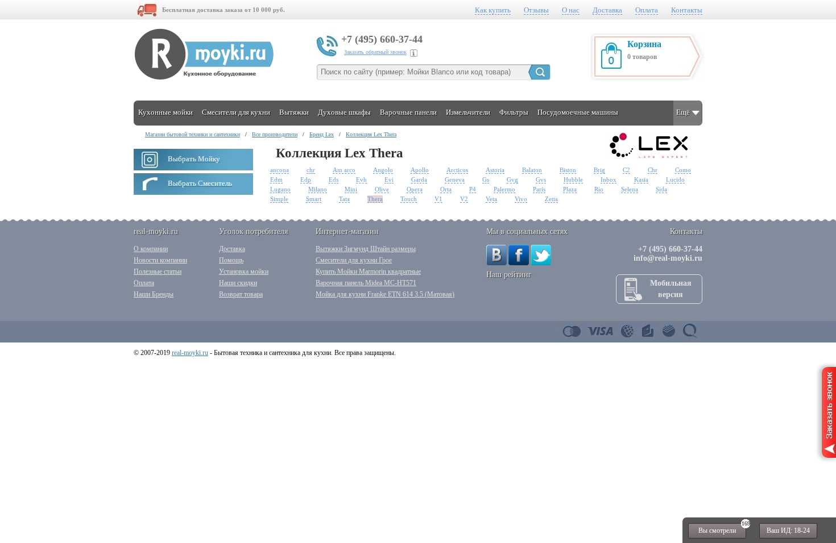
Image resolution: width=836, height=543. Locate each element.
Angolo (383, 169)
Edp (305, 179)
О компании (151, 249)
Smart (313, 198)
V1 (438, 198)
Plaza (570, 189)
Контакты (686, 10)
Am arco (344, 169)
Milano (317, 189)
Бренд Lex (321, 134)
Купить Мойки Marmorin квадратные (368, 271)
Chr (652, 169)
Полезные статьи (157, 271)
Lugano (280, 189)
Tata (344, 198)
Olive (382, 189)
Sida (661, 189)
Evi (389, 179)
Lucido (675, 179)
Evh (361, 179)
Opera (415, 189)
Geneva (455, 179)
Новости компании (160, 260)
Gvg (512, 179)
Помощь (231, 260)
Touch (408, 198)
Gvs (541, 179)
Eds (333, 179)
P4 (472, 189)
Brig (599, 169)
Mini (351, 189)
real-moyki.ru (190, 353)
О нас (571, 10)
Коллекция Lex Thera (371, 134)
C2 (626, 169)
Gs (485, 179)
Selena (629, 189)
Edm (276, 179)
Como (683, 169)
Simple (279, 198)
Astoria (495, 169)
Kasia (641, 179)
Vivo (521, 198)
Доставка (607, 10)
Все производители (274, 134)
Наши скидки (238, 283)
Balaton (532, 169)
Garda (419, 179)
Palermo (504, 189)
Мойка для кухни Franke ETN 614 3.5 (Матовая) (385, 294)
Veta (491, 198)
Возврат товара (241, 294)
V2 (464, 198)
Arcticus (457, 169)
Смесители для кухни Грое (354, 260)
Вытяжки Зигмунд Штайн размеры (366, 249)
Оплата (646, 10)
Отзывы (536, 10)
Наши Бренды (153, 294)
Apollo (420, 169)
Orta (446, 189)
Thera (375, 198)
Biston (568, 169)
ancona (279, 169)
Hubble (573, 179)
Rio (598, 189)
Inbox (608, 179)
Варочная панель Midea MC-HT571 (366, 283)
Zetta (551, 198)
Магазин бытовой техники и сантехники (192, 134)
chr (311, 169)
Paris (539, 189)
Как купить (493, 10)
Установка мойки (243, 271)
